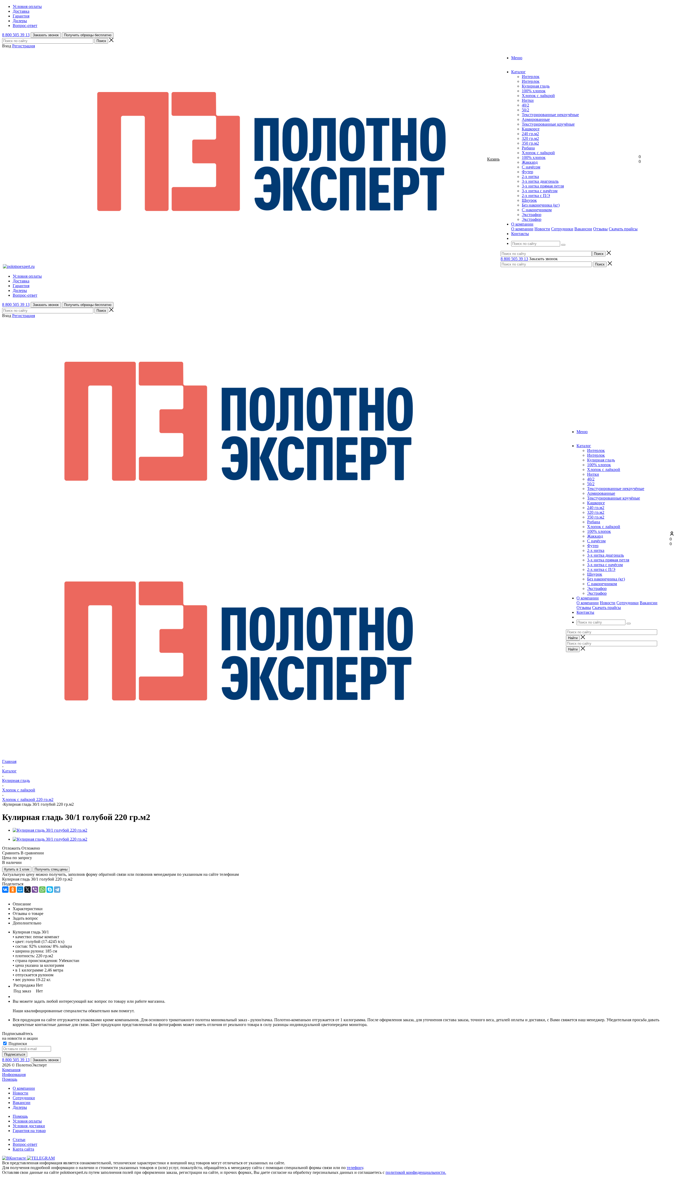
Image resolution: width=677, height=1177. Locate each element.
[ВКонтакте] (5, 889)
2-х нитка (530, 176)
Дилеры (20, 1107)
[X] (27, 889)
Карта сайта (23, 1149)
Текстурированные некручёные (550, 114)
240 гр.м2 (530, 133)
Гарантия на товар (29, 1130)
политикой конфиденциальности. (416, 1172)
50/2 (525, 110)
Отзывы (600, 229)
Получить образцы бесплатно (87, 35)
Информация (14, 1074)
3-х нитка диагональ (540, 181)
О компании (522, 229)
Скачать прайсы (623, 229)
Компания (11, 1070)
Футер (527, 172)
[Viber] (35, 889)
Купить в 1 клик (16, 869)
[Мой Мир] (20, 889)
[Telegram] (57, 889)
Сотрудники (562, 229)
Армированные (536, 119)
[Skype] (50, 889)
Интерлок (530, 76)
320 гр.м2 (530, 138)
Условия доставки (29, 1126)
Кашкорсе (530, 129)
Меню (516, 58)
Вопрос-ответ (25, 1144)
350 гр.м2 (530, 143)
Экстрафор (531, 214)
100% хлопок (534, 91)
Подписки (17, 1043)
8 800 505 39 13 (16, 35)
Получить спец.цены (51, 869)
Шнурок (529, 200)
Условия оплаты (27, 1121)
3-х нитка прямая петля (543, 186)
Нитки (528, 100)
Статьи (19, 1139)
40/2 (525, 105)
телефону (355, 1167)
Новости (542, 229)
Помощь (9, 1079)
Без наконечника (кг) (541, 205)
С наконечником (537, 210)
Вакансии (583, 229)
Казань (493, 159)
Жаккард (530, 162)
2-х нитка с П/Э (536, 195)
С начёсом (531, 167)
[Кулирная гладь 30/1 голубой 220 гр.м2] (50, 830)
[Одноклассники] (13, 889)
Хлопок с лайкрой (538, 95)
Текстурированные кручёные (548, 124)
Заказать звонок (46, 35)
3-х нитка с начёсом (539, 191)
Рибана (528, 148)
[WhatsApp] (42, 889)
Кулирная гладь (536, 86)
